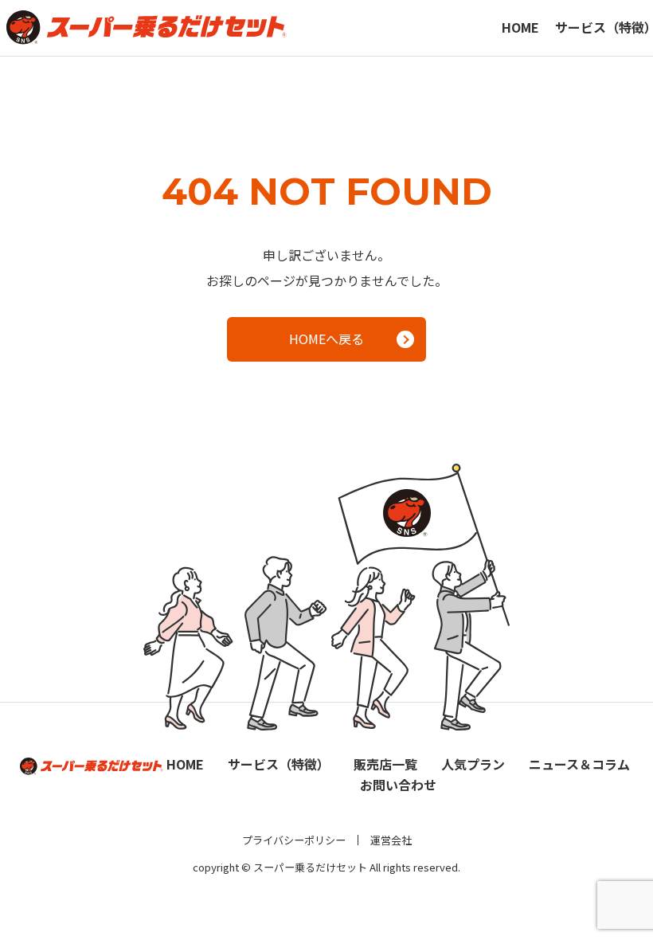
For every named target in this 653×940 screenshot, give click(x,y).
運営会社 (391, 840)
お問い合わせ (398, 784)
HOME (520, 27)
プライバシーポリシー (294, 840)
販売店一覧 (385, 764)
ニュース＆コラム (579, 764)
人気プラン (473, 764)
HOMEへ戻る (326, 338)
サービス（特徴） (279, 764)
